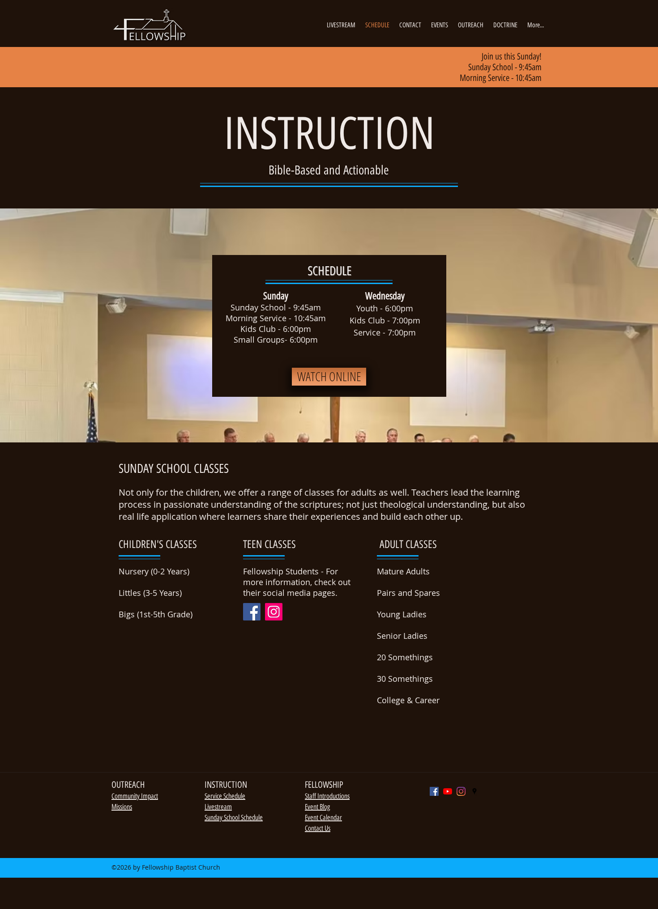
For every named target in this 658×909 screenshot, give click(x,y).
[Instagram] (273, 611)
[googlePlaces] (474, 791)
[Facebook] (252, 611)
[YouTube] (447, 791)
